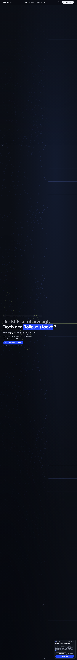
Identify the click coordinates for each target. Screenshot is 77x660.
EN (71, 641)
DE (69, 641)
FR (73, 641)
